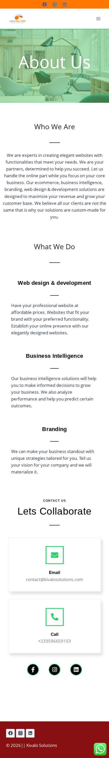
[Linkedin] (64, 4)
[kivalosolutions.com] (17, 18)
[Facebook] (44, 4)
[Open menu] (98, 18)
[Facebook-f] (33, 669)
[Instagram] (54, 4)
